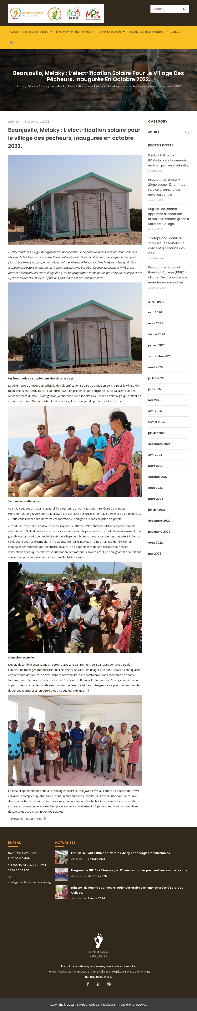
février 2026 (156, 334)
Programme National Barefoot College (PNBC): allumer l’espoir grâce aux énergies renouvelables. (167, 275)
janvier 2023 (156, 510)
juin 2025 (154, 389)
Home (20, 86)
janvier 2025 (156, 433)
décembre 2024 (159, 444)
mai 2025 (154, 400)
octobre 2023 (158, 477)
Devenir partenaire (110, 31)
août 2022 (155, 543)
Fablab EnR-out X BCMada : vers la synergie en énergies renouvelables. (168, 160)
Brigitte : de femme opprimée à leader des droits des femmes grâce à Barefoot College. (168, 216)
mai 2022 (154, 554)
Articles (32, 86)
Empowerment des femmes (73, 31)
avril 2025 (155, 411)
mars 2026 (155, 323)
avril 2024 (155, 455)
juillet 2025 (156, 378)
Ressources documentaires (146, 31)
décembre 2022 (159, 521)
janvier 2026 (156, 345)
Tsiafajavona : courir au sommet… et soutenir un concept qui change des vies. (166, 245)
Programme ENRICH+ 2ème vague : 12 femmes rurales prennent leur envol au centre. (166, 187)
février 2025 (156, 422)
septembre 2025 (160, 356)
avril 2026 (155, 312)
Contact (176, 31)
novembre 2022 (159, 532)
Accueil (14, 31)
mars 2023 (155, 499)
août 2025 (155, 367)
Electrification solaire (35, 31)
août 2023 (155, 488)
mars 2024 (155, 466)
